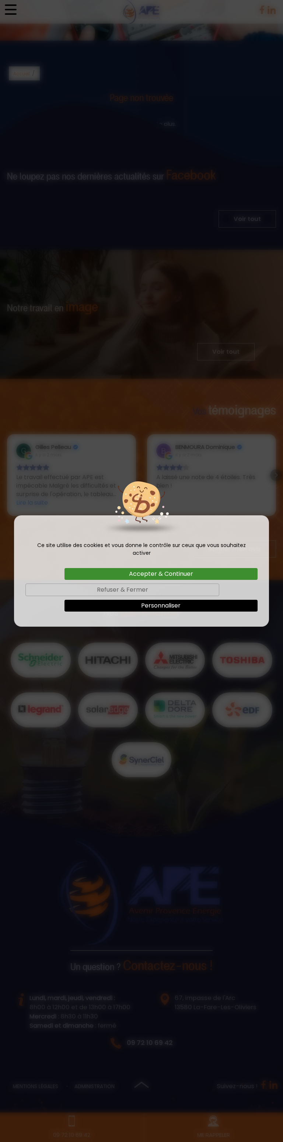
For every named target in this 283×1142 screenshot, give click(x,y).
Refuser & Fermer (122, 589)
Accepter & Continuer (161, 574)
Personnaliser (161, 605)
